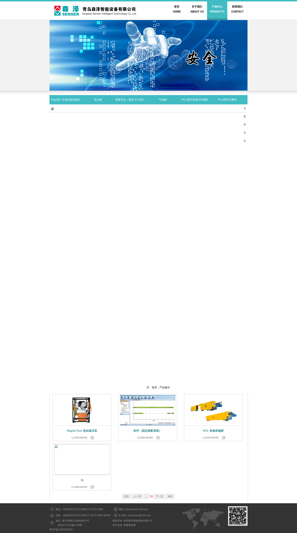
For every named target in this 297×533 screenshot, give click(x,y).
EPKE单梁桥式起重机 (66, 350)
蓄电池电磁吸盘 (163, 183)
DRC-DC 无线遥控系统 (163, 127)
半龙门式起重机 (66, 146)
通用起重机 (130, 201)
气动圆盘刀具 (227, 155)
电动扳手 (98, 118)
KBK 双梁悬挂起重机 (98, 350)
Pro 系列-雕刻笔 (162, 164)
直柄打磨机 (98, 267)
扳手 (162, 108)
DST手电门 (98, 313)
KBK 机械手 (227, 285)
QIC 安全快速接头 (130, 155)
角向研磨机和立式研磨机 (130, 220)
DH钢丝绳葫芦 (65, 127)
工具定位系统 (130, 108)
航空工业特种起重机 (98, 146)
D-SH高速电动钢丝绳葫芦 (227, 360)
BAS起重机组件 (195, 332)
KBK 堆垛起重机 (130, 369)
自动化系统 (162, 267)
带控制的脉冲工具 (97, 276)
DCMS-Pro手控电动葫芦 (66, 332)
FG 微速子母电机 (163, 136)
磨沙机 (98, 220)
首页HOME (177, 9)
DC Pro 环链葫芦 (195, 118)
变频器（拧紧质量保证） (227, 164)
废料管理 (162, 378)
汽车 (195, 276)
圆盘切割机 (162, 295)
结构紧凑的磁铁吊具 (195, 183)
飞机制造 (130, 183)
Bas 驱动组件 (130, 136)
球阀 (98, 341)
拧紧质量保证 (130, 341)
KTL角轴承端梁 (130, 192)
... (146, 496)
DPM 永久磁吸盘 (130, 127)
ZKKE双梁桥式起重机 (227, 369)
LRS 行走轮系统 (97, 285)
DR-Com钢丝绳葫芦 (98, 239)
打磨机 (130, 164)
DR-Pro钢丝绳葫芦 (227, 118)
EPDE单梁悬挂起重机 (98, 369)
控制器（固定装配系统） (227, 220)
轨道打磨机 (65, 220)
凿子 (162, 322)
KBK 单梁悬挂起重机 (65, 211)
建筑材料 (98, 388)
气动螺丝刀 (162, 341)
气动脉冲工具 (195, 350)
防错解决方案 (163, 350)
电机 (227, 136)
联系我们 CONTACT (237, 9)
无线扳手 (130, 276)
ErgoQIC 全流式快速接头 (65, 99)
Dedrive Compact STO (227, 127)
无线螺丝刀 (195, 304)
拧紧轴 (195, 267)
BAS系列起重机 (195, 313)
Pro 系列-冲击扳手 (65, 118)
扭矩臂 (195, 220)
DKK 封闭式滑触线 (98, 192)
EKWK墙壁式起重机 (98, 360)
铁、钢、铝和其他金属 (195, 369)
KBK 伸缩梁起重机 (130, 360)
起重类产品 (65, 155)
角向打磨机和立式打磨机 (65, 267)
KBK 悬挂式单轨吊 (66, 322)
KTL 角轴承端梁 (162, 146)
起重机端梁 (65, 285)
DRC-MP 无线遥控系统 (227, 183)
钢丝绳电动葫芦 (227, 201)
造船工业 (98, 332)
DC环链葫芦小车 (162, 276)
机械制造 (130, 239)
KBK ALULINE (227, 146)
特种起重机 (130, 146)
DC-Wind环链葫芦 (227, 350)
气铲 (65, 304)
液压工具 (98, 229)
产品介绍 (98, 322)
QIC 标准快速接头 (195, 211)
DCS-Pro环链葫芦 (195, 341)
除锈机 (130, 267)
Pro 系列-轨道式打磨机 (195, 99)
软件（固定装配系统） (98, 304)
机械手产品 (98, 257)
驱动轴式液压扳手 (97, 174)
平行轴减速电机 (195, 192)
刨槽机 (227, 257)
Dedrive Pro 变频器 (66, 192)
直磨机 (227, 295)
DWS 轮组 (227, 239)
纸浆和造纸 (65, 360)
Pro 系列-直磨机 (98, 164)
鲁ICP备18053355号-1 (62, 529)
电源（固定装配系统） (195, 108)
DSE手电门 (195, 239)
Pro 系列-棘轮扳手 (130, 174)
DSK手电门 (227, 276)
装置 (65, 378)
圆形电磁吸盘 (163, 239)
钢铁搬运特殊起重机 (163, 248)
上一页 (137, 496)
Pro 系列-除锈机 (65, 108)
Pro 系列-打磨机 (227, 99)
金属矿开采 (195, 378)
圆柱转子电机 (195, 136)
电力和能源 (98, 127)
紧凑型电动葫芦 (227, 248)
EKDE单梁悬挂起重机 (130, 248)
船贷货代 (130, 257)
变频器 (163, 332)
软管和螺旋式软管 (130, 350)
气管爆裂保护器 (130, 295)
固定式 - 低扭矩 (66, 174)
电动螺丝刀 (195, 174)
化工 (65, 369)
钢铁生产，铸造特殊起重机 (162, 201)
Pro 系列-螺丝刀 (130, 229)
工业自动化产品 (66, 295)
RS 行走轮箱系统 (163, 313)
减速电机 (227, 192)
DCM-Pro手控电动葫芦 (227, 304)
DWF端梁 (98, 136)
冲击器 (98, 108)
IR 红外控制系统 (130, 332)
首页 (154, 387)
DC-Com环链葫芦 (66, 239)
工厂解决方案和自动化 (195, 360)
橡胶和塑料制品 (227, 341)
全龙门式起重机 (98, 201)
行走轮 (66, 248)
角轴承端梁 (195, 229)
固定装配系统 (195, 322)
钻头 (130, 304)
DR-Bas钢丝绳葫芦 (98, 183)
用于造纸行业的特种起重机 (227, 313)
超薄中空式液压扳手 (227, 108)
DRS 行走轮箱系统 (163, 192)
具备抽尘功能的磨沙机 (195, 295)
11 (82, 480)
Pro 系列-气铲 (163, 220)
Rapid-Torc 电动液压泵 (66, 229)
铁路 (65, 313)
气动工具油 (130, 322)
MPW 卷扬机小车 (227, 174)
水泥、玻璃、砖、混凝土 (98, 378)
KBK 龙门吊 (66, 341)
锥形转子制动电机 (65, 201)
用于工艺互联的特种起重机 (195, 285)
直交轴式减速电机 (130, 285)
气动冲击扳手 (227, 322)
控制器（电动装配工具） (162, 229)
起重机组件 (130, 378)
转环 (162, 369)
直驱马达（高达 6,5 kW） (130, 99)
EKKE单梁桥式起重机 (163, 285)
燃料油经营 (130, 211)
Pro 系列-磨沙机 (65, 164)
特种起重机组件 (227, 229)
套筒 (227, 267)
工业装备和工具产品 (98, 211)
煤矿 (130, 388)
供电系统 (130, 313)
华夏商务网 (129, 525)
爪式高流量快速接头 (163, 360)
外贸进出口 (98, 155)
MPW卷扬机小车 (195, 248)
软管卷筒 (162, 257)
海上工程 (98, 295)
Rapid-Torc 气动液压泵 (66, 276)
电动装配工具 (130, 118)
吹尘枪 (98, 99)
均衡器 (195, 164)
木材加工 (227, 378)
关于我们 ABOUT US (197, 9)
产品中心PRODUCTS (217, 9)
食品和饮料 (65, 388)
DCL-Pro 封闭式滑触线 (66, 136)
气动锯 (163, 99)
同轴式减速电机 (98, 248)
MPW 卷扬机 (162, 118)
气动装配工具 (163, 174)
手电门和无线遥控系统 (195, 127)
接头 (162, 155)
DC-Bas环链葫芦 (66, 183)
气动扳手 (162, 304)
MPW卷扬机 (195, 146)
